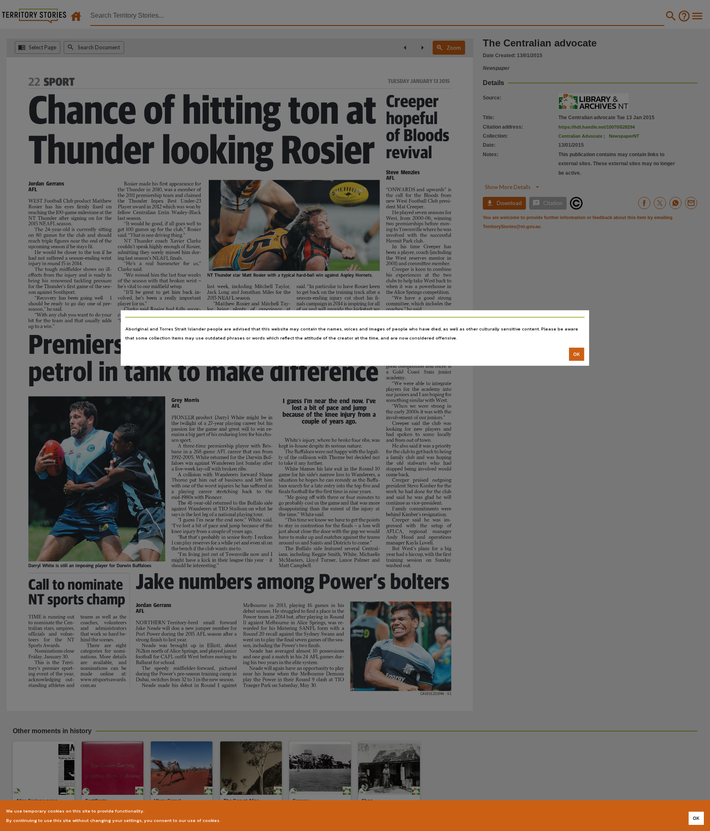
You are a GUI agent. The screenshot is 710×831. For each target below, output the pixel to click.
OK (576, 354)
